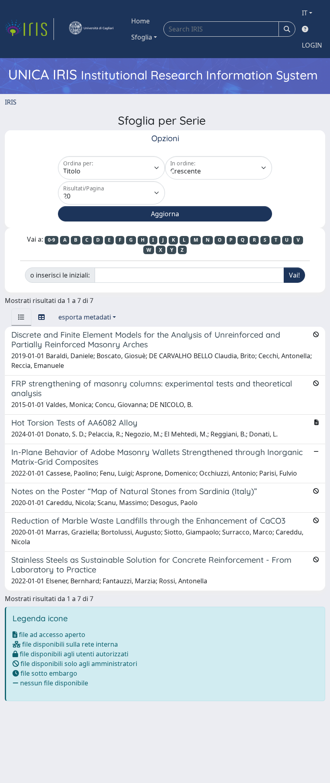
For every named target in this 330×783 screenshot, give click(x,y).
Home (140, 21)
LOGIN (312, 45)
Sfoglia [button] (141, 37)
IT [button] (304, 12)
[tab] (21, 317)
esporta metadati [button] (84, 317)
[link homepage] (29, 29)
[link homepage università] (91, 29)
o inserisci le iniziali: (60, 275)
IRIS (10, 102)
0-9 (51, 239)
